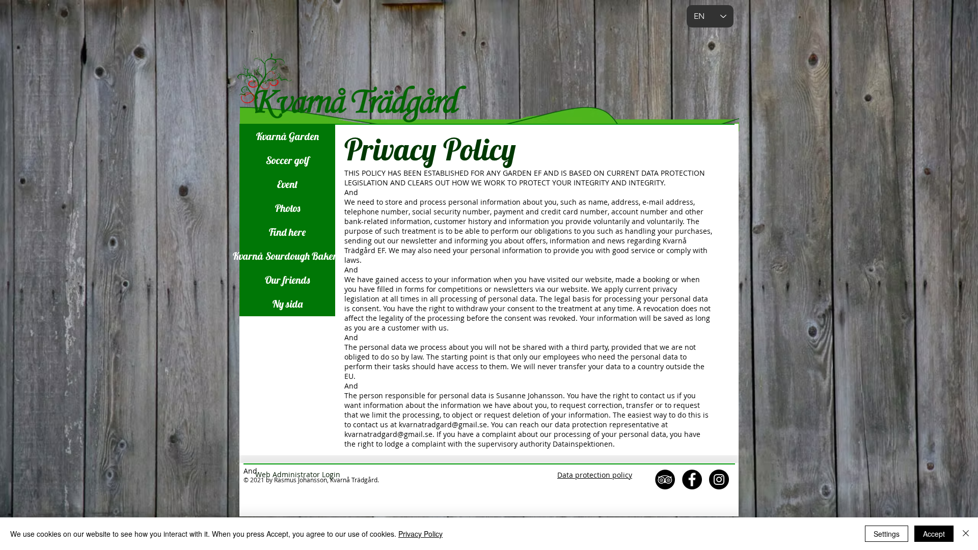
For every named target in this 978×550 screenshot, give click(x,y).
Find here (287, 232)
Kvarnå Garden (287, 136)
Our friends (287, 279)
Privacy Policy (420, 534)
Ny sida (288, 303)
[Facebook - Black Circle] (692, 479)
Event (287, 184)
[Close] (966, 534)
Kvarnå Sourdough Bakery (287, 256)
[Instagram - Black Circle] (719, 479)
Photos (287, 208)
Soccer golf (287, 160)
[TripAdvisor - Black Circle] (665, 479)
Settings (887, 534)
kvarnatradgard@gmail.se (443, 424)
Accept (934, 534)
